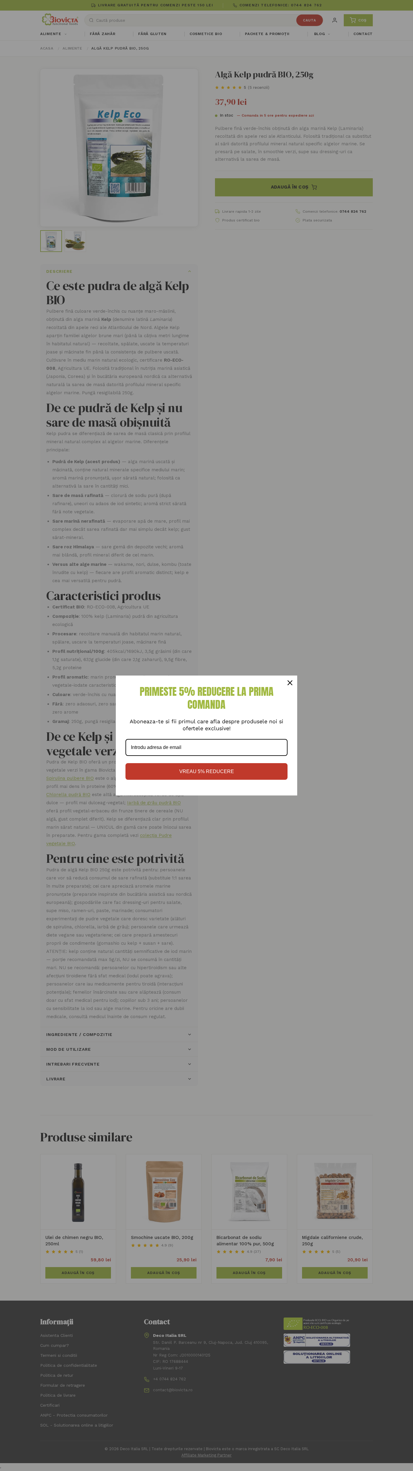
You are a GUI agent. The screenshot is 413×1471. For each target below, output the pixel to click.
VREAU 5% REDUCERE (206, 771)
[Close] (290, 683)
